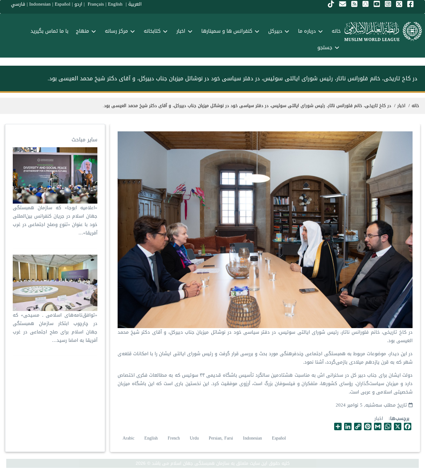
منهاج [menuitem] (82, 31)
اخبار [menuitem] (180, 31)
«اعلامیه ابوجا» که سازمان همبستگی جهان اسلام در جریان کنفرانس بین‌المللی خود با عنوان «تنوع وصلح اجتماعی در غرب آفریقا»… (55, 220)
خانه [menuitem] (336, 31)
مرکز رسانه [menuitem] (116, 31)
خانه (415, 105)
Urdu (194, 438)
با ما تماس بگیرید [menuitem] (49, 31)
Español (279, 438)
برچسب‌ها (399, 418)
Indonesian (252, 438)
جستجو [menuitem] (324, 47)
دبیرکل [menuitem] (275, 31)
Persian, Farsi (221, 438)
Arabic (128, 438)
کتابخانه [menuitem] (152, 31)
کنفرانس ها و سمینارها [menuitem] (226, 31)
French (174, 438)
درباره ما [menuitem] (307, 31)
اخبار (378, 418)
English (151, 438)
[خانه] (383, 31)
